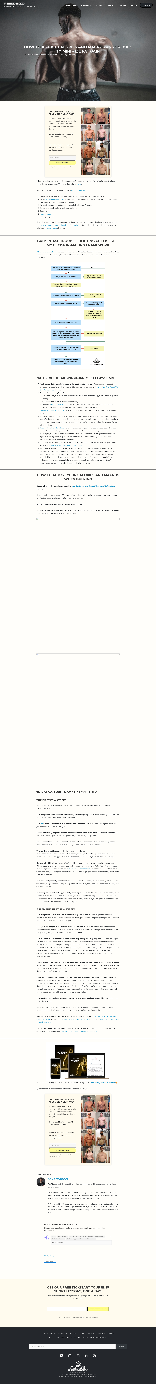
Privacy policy (49, 1256)
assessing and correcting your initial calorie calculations (59, 225)
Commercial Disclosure (100, 1337)
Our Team (111, 1333)
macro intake (51, 228)
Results (73, 1333)
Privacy (77, 1337)
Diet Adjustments (31, 55)
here (79, 184)
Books (52, 1333)
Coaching (92, 1333)
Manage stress (46, 214)
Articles (44, 1333)
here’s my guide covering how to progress (78, 1019)
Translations (66, 1337)
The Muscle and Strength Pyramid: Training (79, 1031)
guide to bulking (78, 190)
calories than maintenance (79, 869)
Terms (85, 1337)
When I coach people (45, 252)
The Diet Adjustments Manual (102, 1083)
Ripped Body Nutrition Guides (51, 55)
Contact (50, 1337)
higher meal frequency (60, 405)
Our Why (101, 1333)
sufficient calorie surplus (54, 199)
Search (32, 1343)
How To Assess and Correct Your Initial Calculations (93, 486)
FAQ (57, 1337)
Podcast (81, 1333)
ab (42, 824)
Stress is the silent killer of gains (53, 428)
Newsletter (62, 1333)
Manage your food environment (53, 410)
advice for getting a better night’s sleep (66, 446)
